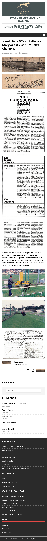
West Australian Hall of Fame (12, 514)
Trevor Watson (7, 410)
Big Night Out (7, 416)
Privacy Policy (7, 532)
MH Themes (37, 539)
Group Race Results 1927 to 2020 (13, 496)
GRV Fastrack (6, 479)
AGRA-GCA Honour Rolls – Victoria (13, 447)
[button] (43, 35)
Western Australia (8, 457)
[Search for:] (23, 391)
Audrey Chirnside (8, 429)
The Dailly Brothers (9, 423)
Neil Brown (24, 53)
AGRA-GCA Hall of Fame (10, 504)
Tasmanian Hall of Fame (10, 511)
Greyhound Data (8, 486)
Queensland (6, 454)
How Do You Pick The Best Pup (14, 404)
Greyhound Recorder (9, 482)
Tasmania (5, 465)
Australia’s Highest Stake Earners (13, 500)
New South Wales (8, 450)
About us (5, 525)
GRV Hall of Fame (8, 507)
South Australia (7, 461)
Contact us (6, 528)
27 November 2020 (10, 53)
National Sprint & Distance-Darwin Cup (15, 468)
